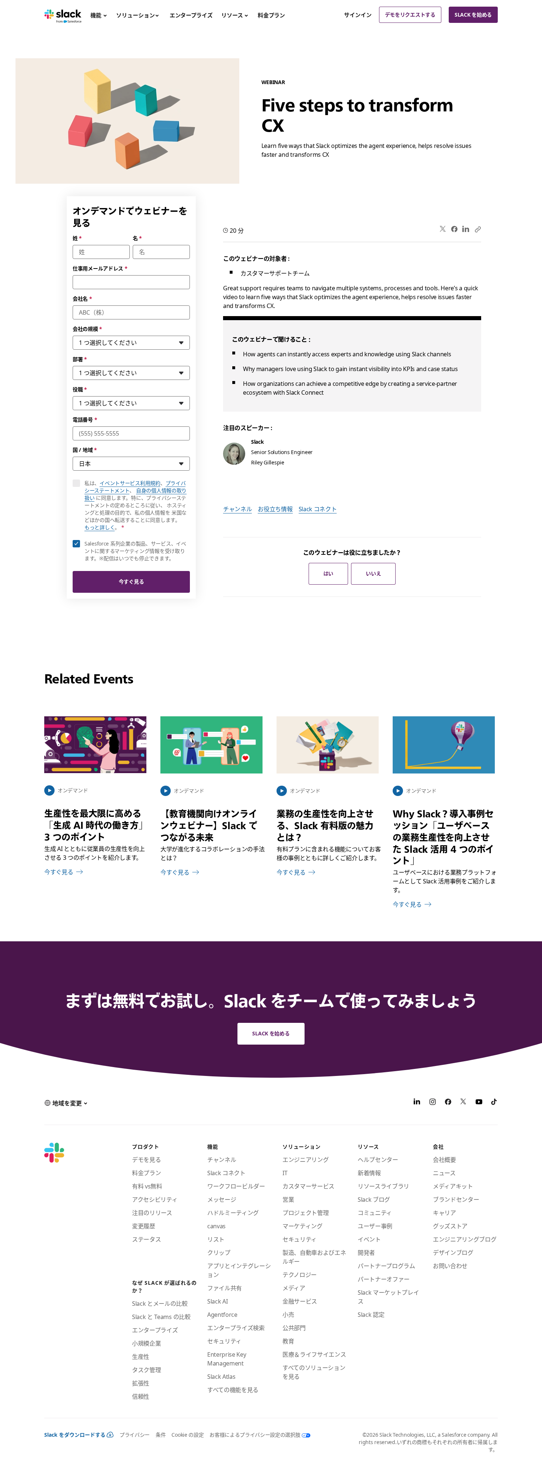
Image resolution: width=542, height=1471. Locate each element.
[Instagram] (432, 1103)
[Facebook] (454, 229)
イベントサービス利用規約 (130, 483)
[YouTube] (479, 1103)
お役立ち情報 (275, 509)
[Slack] (62, 14)
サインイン (358, 14)
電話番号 (85, 419)
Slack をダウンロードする (74, 1434)
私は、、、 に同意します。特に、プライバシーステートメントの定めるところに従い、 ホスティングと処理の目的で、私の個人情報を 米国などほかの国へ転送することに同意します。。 (137, 505)
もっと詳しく (99, 527)
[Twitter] (443, 229)
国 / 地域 (85, 449)
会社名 (82, 298)
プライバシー (134, 1434)
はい (328, 573)
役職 (80, 389)
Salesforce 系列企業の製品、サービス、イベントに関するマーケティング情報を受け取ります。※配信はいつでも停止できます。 (135, 551)
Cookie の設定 (187, 1434)
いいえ (373, 573)
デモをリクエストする (410, 14)
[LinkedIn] (465, 229)
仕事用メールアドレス (100, 268)
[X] (463, 1103)
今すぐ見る (131, 581)
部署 (80, 359)
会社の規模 (87, 328)
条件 (161, 1434)
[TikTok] (494, 1103)
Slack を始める (473, 14)
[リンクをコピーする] (477, 229)
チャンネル (237, 509)
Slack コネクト (318, 509)
